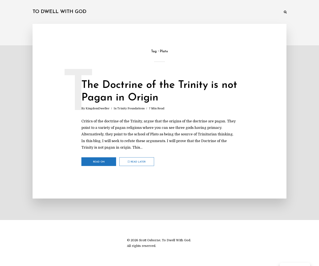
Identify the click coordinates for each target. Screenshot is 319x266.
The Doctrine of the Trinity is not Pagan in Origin (159, 91)
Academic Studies (211, 12)
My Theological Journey (97, 12)
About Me (271, 12)
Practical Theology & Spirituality (169, 12)
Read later (138, 162)
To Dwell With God (59, 11)
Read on (99, 162)
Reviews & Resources (243, 12)
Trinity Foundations (131, 108)
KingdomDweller (98, 108)
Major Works (130, 12)
